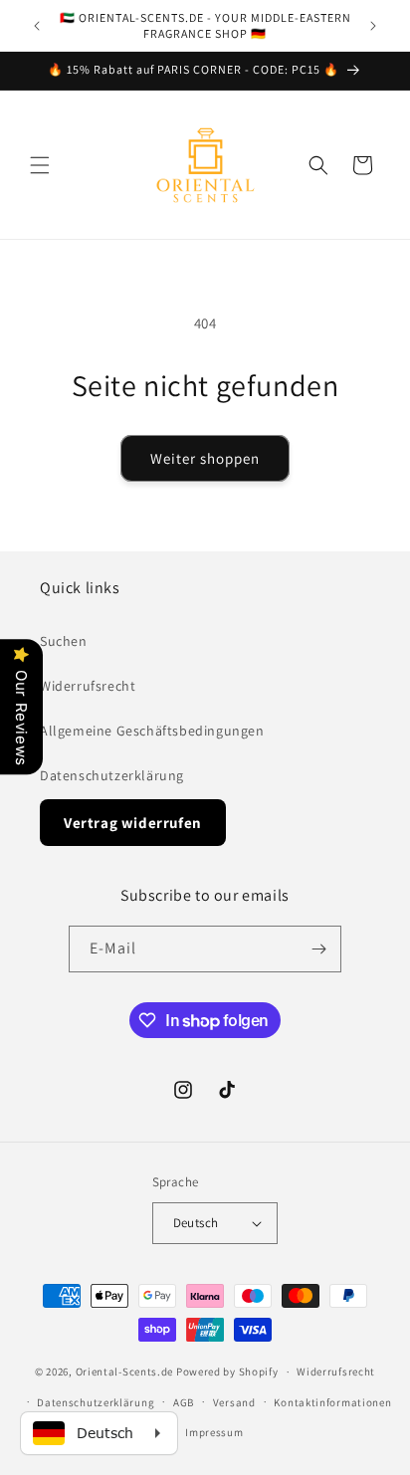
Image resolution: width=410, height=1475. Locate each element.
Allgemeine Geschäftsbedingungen (152, 730)
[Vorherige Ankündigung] (37, 26)
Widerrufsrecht (87, 686)
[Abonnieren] (318, 949)
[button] (40, 165)
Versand (234, 1402)
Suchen (64, 641)
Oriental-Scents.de (125, 1371)
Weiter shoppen (205, 458)
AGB (183, 1402)
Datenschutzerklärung (112, 775)
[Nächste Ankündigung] (373, 26)
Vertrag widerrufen (133, 822)
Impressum (214, 1432)
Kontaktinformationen (332, 1402)
